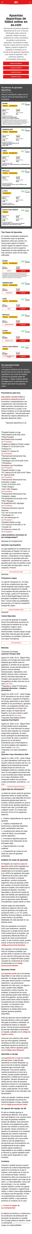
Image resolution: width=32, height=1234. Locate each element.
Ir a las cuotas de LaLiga (16, 571)
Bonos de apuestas (16, 63)
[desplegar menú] (2, 2)
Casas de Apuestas (16, 67)
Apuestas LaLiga (16, 76)
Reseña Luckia (9, 340)
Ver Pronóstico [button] (6, 442)
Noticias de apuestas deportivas (16, 786)
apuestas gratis (10, 973)
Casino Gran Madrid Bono (16, 217)
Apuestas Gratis (16, 72)
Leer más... (9, 684)
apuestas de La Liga (12, 1058)
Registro (23, 270)
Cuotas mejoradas (16, 642)
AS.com (6, 6)
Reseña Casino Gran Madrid (9, 357)
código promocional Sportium (13, 945)
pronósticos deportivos (10, 399)
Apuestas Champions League (16, 609)
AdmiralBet (9, 292)
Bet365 (9, 270)
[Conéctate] (30, 2)
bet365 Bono (16, 114)
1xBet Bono (16, 158)
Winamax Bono (16, 178)
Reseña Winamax (9, 324)
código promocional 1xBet (16, 1104)
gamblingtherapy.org (21, 1223)
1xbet (9, 308)
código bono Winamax (15, 1050)
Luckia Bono (16, 197)
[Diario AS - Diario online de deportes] (16, 2)
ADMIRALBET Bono (16, 137)
